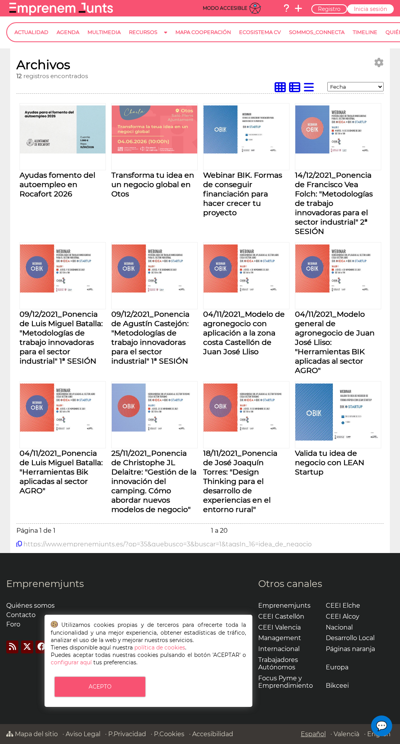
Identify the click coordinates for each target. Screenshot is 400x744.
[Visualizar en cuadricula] (282, 89)
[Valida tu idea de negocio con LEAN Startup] (338, 438)
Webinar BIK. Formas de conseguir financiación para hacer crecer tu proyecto (242, 193)
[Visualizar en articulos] (296, 89)
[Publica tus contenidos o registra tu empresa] (298, 8)
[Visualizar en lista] (310, 89)
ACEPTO (100, 686)
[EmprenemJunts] (61, 13)
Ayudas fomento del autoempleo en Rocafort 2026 (57, 184)
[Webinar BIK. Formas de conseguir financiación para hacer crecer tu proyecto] (246, 151)
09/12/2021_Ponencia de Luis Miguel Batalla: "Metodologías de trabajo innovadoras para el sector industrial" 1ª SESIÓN (61, 337)
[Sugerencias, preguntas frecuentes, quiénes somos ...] (286, 8)
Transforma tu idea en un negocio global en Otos (152, 184)
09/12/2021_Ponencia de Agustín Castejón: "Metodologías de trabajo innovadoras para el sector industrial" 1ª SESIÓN (150, 337)
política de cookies (159, 647)
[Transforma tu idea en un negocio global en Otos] (154, 151)
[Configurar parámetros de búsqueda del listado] (379, 62)
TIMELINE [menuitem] (365, 32)
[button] (381, 725)
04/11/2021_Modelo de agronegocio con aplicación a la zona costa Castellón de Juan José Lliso (244, 332)
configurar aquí (71, 662)
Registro (329, 9)
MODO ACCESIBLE (225, 8)
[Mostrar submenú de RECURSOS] (165, 38)
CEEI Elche (343, 605)
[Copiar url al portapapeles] (19, 544)
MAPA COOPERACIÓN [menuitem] (203, 32)
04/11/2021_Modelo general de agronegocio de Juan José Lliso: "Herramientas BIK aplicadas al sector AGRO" (335, 342)
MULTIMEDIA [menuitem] (104, 32)
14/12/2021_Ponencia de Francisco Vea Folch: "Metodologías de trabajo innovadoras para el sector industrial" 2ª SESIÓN (334, 203)
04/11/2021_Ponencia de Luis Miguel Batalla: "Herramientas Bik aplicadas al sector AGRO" (61, 471)
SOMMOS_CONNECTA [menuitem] (317, 32)
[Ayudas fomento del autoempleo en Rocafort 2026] (62, 151)
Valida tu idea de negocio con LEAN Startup (329, 462)
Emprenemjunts (45, 583)
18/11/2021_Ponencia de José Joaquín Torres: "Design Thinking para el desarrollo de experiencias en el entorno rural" (240, 481)
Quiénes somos (30, 605)
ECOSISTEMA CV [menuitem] (260, 32)
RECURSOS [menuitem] (143, 32)
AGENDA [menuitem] (68, 32)
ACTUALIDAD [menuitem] (31, 32)
